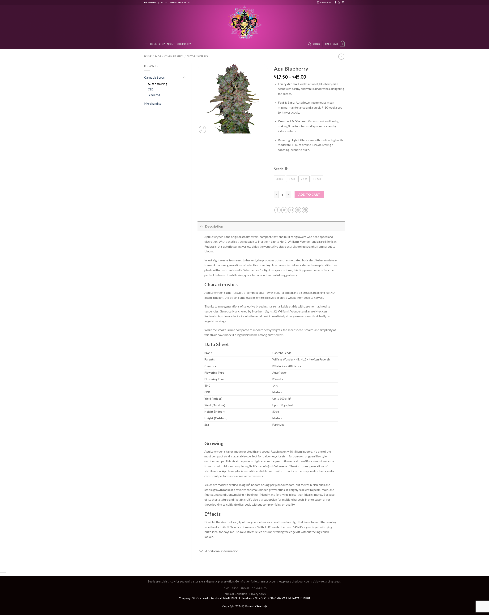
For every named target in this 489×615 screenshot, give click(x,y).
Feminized (154, 95)
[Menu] (146, 44)
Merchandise (152, 103)
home (153, 44)
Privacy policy (257, 593)
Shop (158, 56)
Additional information (222, 551)
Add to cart (309, 194)
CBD (151, 89)
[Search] (309, 44)
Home (147, 56)
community (184, 44)
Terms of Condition (235, 593)
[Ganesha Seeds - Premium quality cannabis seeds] (244, 22)
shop (162, 44)
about (171, 44)
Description (214, 226)
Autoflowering (197, 56)
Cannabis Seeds (173, 56)
